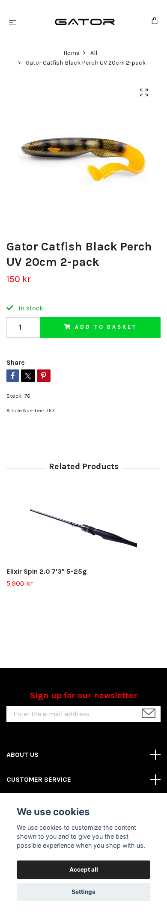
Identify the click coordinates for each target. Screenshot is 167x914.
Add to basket (106, 327)
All (93, 53)
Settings (83, 891)
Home (71, 53)
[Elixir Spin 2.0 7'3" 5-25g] (83, 528)
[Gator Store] (85, 21)
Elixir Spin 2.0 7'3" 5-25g (46, 571)
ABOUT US (22, 754)
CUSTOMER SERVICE (38, 779)
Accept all (83, 869)
